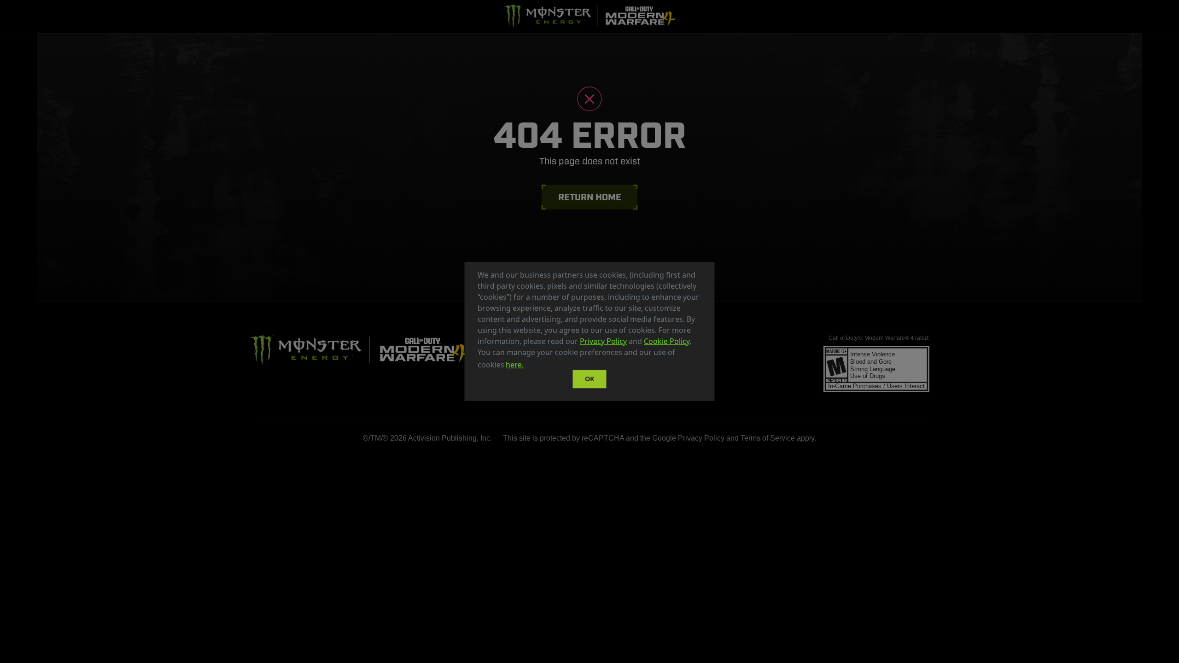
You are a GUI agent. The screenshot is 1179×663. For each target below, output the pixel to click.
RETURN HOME (589, 198)
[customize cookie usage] (534, 367)
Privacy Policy (603, 341)
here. (515, 365)
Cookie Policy (666, 341)
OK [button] (590, 378)
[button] (528, 366)
